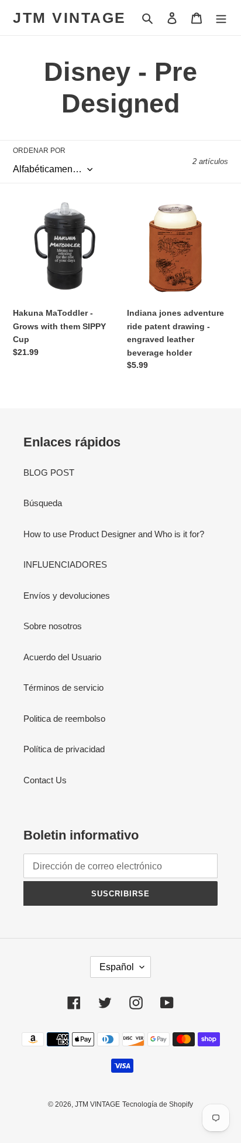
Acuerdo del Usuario (62, 657)
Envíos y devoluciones (66, 595)
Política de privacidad (64, 749)
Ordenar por (39, 150)
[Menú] (221, 17)
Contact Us (45, 780)
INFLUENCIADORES (65, 564)
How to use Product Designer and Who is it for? (113, 534)
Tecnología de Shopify (157, 1104)
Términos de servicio (63, 687)
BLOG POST (48, 472)
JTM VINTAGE (69, 17)
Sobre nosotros (52, 626)
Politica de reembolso (64, 719)
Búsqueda (42, 503)
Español (116, 967)
